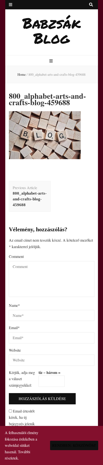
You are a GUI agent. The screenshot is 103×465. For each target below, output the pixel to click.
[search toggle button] (91, 4)
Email (14, 327)
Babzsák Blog (52, 30)
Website (15, 350)
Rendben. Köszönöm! (74, 445)
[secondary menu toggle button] (10, 4)
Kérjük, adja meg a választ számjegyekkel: (22, 379)
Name (14, 305)
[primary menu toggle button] (51, 61)
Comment (16, 256)
